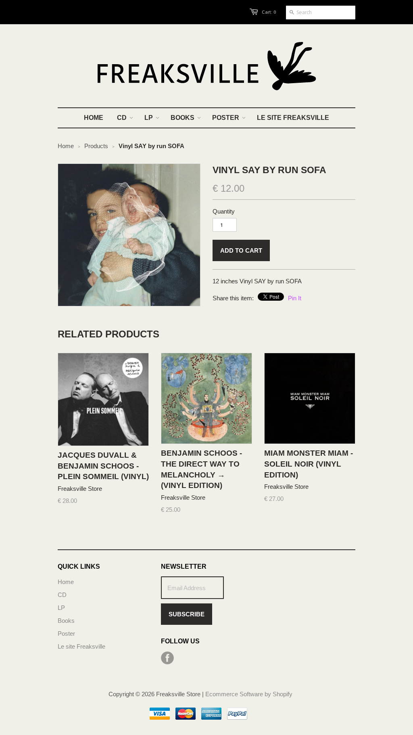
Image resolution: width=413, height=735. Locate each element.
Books (66, 620)
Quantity (224, 211)
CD (62, 594)
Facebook (167, 657)
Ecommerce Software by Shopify (248, 694)
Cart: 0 (269, 12)
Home (66, 581)
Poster (66, 633)
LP (61, 607)
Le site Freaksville (81, 646)
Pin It (294, 298)
